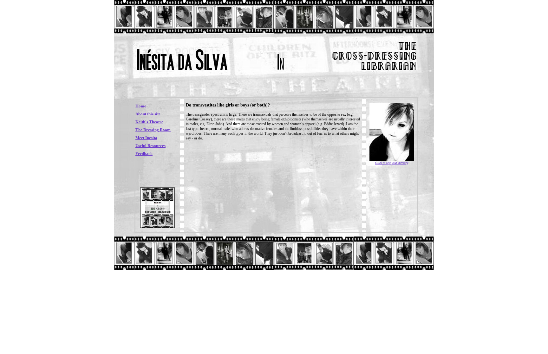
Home (140, 106)
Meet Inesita (146, 137)
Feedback (144, 153)
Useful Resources (150, 145)
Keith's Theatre (149, 121)
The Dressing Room (153, 129)
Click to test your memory (391, 162)
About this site (147, 114)
